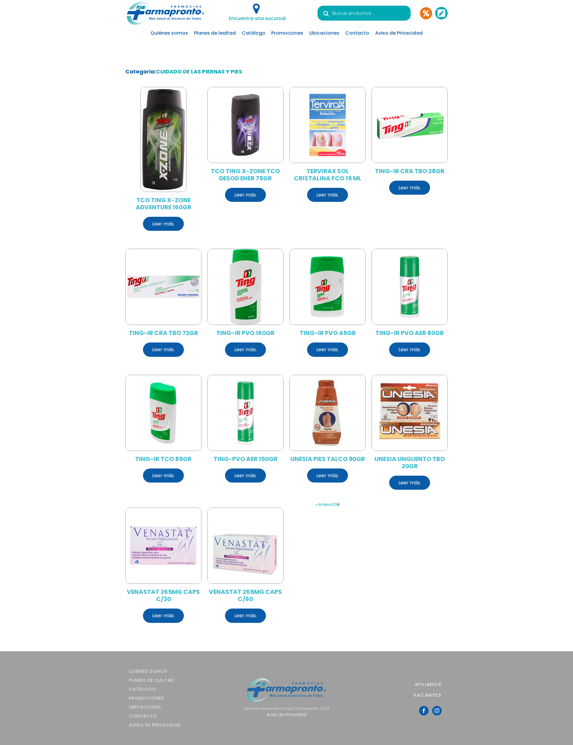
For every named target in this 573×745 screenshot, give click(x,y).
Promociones (287, 33)
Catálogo (253, 33)
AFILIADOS (428, 684)
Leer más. (163, 223)
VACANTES (427, 695)
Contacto (357, 33)
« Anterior (323, 504)
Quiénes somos (169, 33)
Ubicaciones (324, 33)
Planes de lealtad (215, 33)
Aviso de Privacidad (399, 33)
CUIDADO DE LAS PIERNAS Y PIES (199, 71)
